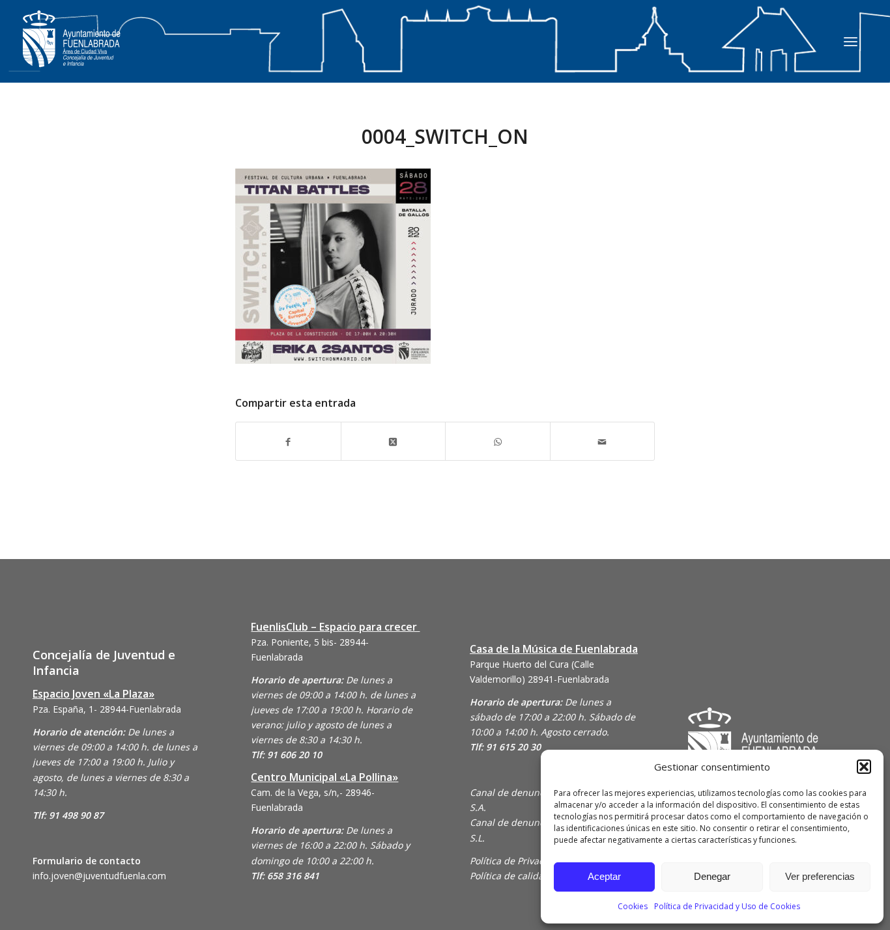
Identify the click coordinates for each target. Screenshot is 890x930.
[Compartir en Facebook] (288, 440)
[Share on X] (393, 440)
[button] (863, 766)
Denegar (712, 876)
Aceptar (604, 876)
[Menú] (850, 41)
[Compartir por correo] (603, 440)
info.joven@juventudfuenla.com (99, 875)
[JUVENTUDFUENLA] (72, 51)
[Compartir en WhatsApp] (498, 440)
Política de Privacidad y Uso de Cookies (727, 906)
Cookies (633, 906)
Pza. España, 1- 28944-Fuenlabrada (107, 709)
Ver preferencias (820, 876)
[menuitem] (850, 41)
